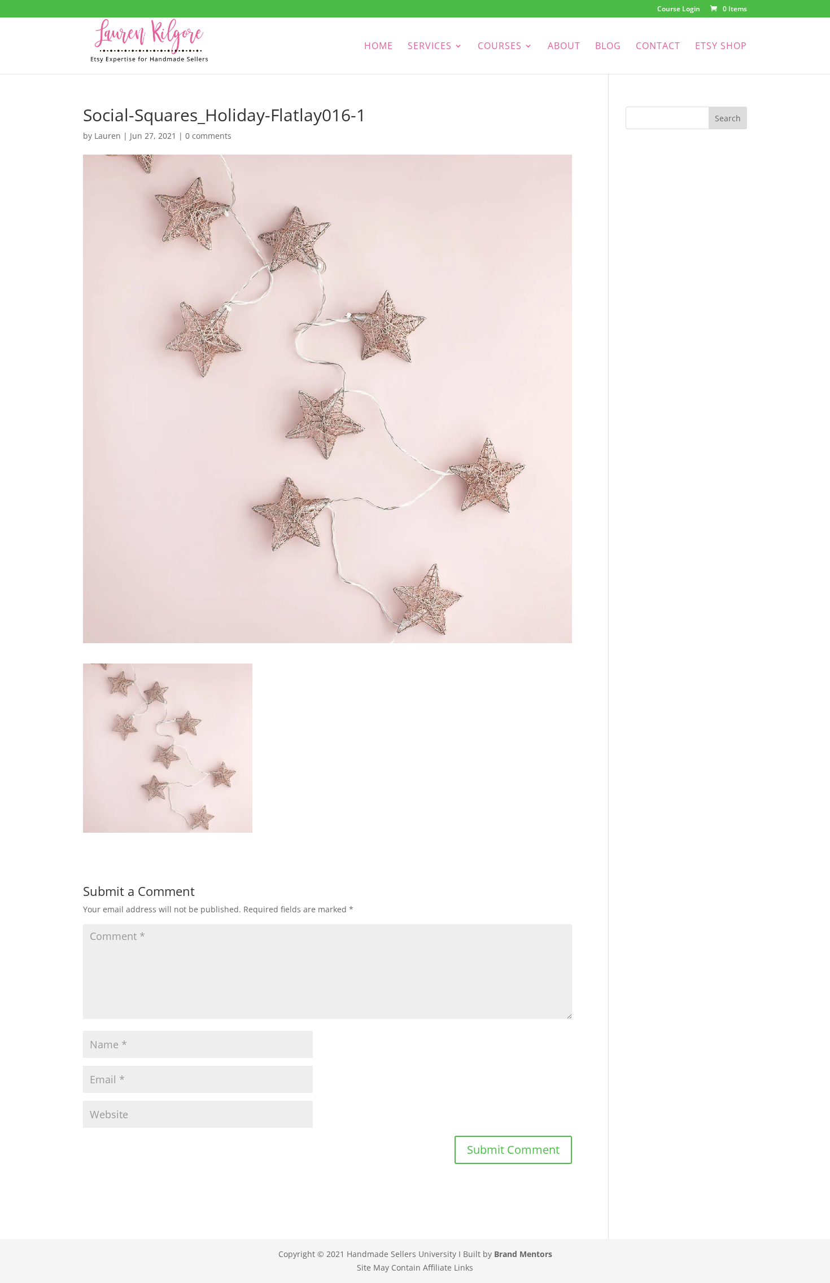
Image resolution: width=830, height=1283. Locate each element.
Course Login (678, 10)
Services (430, 47)
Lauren (107, 135)
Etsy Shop (721, 47)
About (564, 47)
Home (378, 47)
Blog (608, 47)
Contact (658, 47)
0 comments (208, 135)
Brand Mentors (523, 1254)
